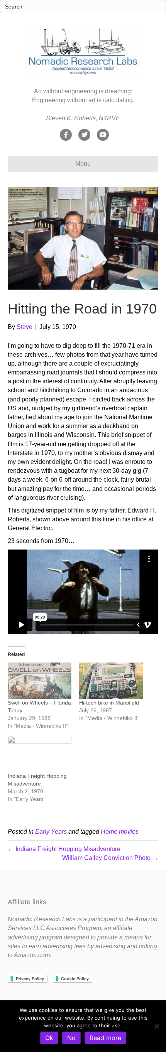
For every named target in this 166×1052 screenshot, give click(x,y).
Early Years (51, 831)
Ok (49, 1038)
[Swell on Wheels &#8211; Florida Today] (39, 681)
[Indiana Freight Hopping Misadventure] (39, 754)
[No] (156, 1026)
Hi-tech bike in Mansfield (109, 703)
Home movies (120, 831)
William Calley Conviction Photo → (110, 858)
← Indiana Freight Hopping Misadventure (64, 849)
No (71, 1038)
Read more (105, 1038)
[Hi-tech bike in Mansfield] (111, 681)
